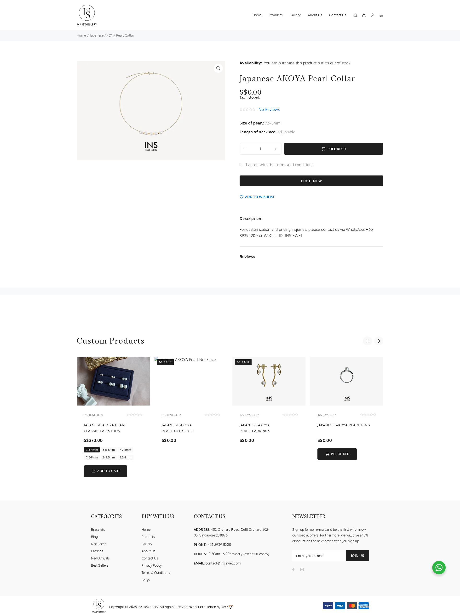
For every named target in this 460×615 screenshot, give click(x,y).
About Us (148, 551)
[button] (248, 109)
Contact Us (150, 558)
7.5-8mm (92, 457)
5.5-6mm (109, 450)
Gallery (147, 544)
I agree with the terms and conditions (279, 165)
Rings (95, 537)
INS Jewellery (93, 415)
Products (148, 537)
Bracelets (98, 529)
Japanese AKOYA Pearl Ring (343, 425)
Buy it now (311, 181)
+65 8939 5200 (219, 544)
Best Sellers (99, 565)
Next (378, 340)
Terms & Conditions (156, 572)
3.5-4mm (92, 450)
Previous (367, 340)
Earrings (97, 551)
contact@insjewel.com (223, 563)
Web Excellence (202, 607)
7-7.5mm (125, 450)
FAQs (146, 580)
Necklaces (98, 544)
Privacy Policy (152, 565)
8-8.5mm (109, 457)
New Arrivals (100, 558)
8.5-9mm (126, 457)
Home (81, 35)
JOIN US (357, 555)
